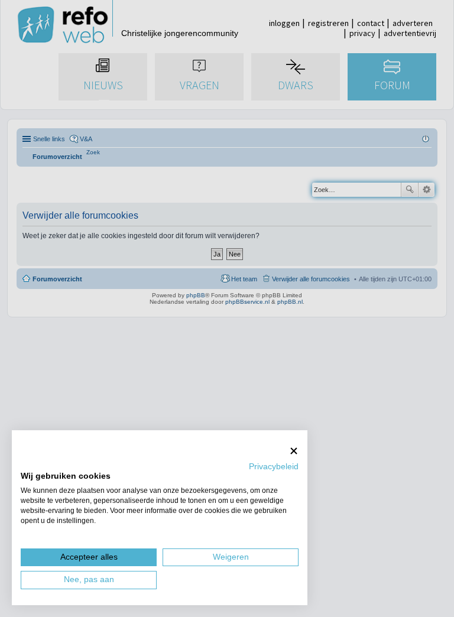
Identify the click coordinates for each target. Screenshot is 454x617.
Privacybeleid (274, 466)
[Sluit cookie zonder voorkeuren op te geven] (294, 450)
